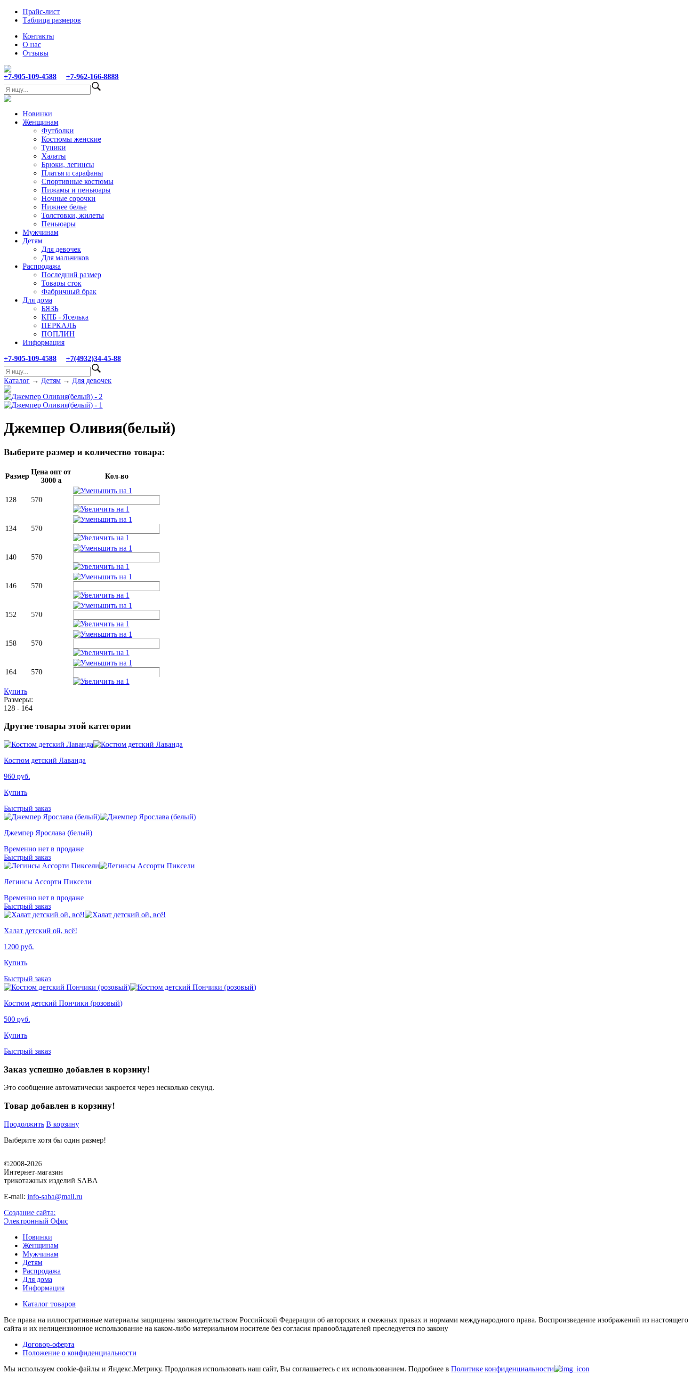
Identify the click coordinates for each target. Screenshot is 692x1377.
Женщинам (40, 122)
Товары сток (61, 283)
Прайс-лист (41, 12)
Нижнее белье (64, 207)
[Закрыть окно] (571, 1369)
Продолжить (24, 1124)
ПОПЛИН (58, 334)
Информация (43, 342)
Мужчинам (40, 232)
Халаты (53, 156)
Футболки (57, 131)
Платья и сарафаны (72, 173)
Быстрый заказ (27, 808)
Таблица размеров (52, 20)
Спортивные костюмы (77, 181)
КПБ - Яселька (65, 317)
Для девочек (61, 249)
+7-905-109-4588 (30, 76)
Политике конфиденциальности (502, 1369)
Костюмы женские (71, 139)
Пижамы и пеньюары (76, 190)
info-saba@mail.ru (54, 1197)
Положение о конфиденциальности (80, 1353)
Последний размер (71, 275)
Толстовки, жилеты (72, 215)
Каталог (17, 380)
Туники (53, 148)
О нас (32, 44)
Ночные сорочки (68, 198)
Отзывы (35, 53)
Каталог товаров (49, 1304)
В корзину (62, 1124)
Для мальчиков (65, 258)
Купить (15, 691)
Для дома (37, 300)
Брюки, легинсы (67, 164)
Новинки (37, 114)
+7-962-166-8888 (92, 76)
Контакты (38, 36)
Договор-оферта (48, 1344)
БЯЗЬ (49, 308)
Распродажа (42, 266)
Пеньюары (58, 224)
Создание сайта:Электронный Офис (36, 1217)
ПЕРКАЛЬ (58, 325)
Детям (32, 241)
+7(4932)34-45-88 (93, 358)
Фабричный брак (69, 292)
